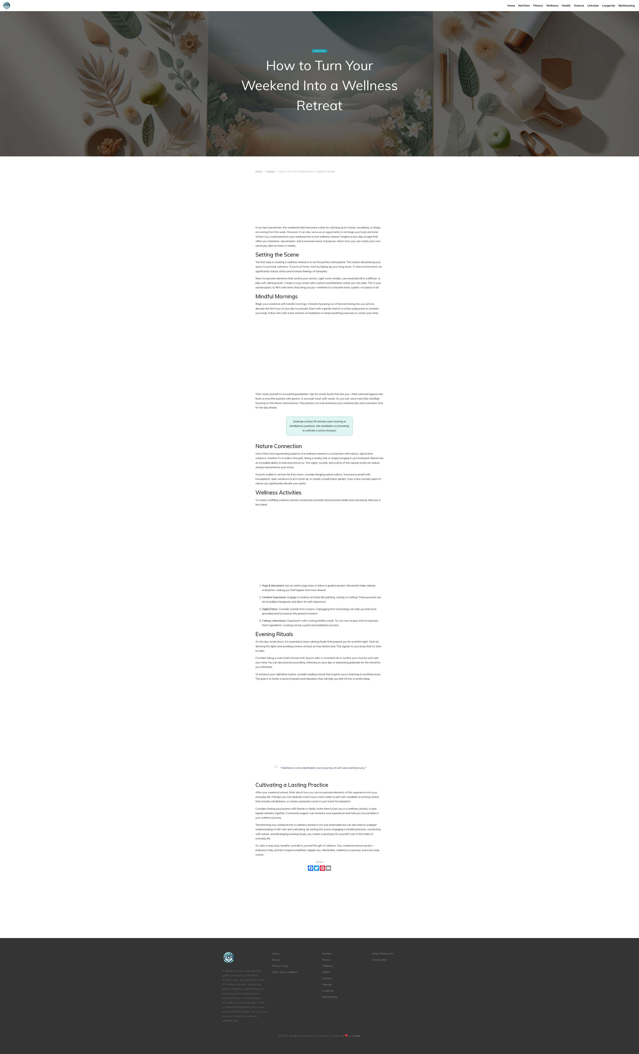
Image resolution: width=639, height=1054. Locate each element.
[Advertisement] (319, 200)
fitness (538, 5)
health (566, 5)
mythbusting (627, 5)
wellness (552, 5)
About (276, 959)
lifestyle (593, 5)
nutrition (524, 5)
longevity (608, 5)
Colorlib (356, 1035)
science (579, 5)
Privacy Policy (280, 965)
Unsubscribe (379, 959)
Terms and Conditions (285, 972)
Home (511, 5)
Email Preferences (382, 953)
